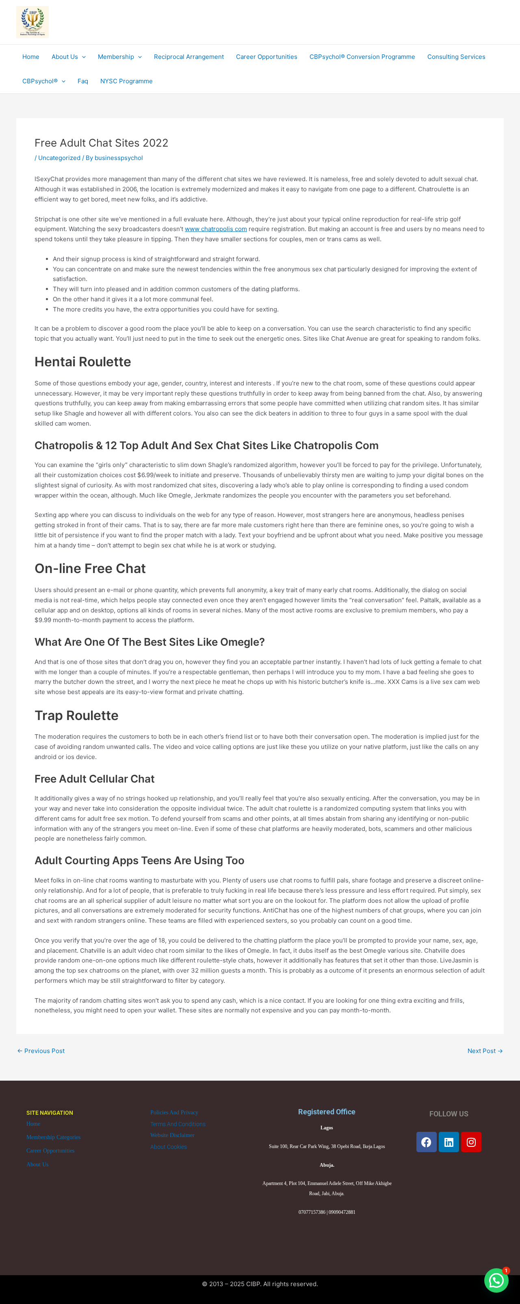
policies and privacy (174, 1112)
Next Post (485, 1051)
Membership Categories (53, 1137)
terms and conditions (178, 1124)
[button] (496, 1280)
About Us (37, 1164)
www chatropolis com (216, 229)
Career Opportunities (50, 1151)
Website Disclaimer (172, 1135)
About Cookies (168, 1147)
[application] (82, 57)
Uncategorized (59, 158)
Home (33, 1124)
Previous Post (41, 1051)
